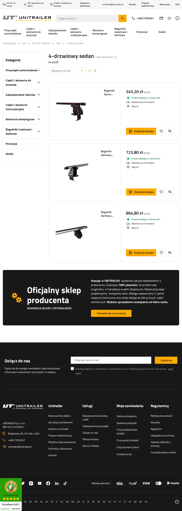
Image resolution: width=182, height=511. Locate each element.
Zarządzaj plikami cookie (163, 452)
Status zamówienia (127, 416)
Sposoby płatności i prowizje (161, 444)
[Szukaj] (123, 18)
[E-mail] (161, 18)
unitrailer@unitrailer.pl (19, 446)
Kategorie (13, 60)
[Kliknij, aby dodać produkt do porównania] (169, 131)
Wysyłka (155, 422)
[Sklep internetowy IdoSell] (177, 502)
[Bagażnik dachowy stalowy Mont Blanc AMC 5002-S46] (73, 111)
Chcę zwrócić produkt (128, 440)
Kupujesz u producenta (85, 4)
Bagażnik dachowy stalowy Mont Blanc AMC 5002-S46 (109, 92)
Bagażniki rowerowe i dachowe (19, 131)
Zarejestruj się (124, 454)
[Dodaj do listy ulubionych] (161, 131)
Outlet (9, 154)
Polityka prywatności (162, 416)
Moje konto (165, 4)
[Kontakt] (23, 411)
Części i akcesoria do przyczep (18, 82)
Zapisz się (166, 360)
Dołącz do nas (17, 361)
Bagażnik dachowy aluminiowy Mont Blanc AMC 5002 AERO (107, 214)
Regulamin (156, 429)
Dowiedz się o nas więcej (111, 313)
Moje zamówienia (130, 406)
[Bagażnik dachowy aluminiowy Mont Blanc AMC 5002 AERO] (72, 233)
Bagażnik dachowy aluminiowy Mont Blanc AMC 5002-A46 (107, 153)
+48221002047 (145, 18)
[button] (23, 479)
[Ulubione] (169, 18)
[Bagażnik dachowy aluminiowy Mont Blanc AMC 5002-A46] (72, 172)
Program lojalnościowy (148, 4)
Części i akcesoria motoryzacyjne (16, 107)
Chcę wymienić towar (128, 447)
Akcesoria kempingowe (20, 119)
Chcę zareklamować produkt (127, 431)
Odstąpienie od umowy (163, 435)
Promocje (11, 144)
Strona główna (9, 43)
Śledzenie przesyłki (126, 423)
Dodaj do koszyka (144, 131)
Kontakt (132, 4)
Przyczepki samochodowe (21, 70)
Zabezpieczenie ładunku (20, 95)
